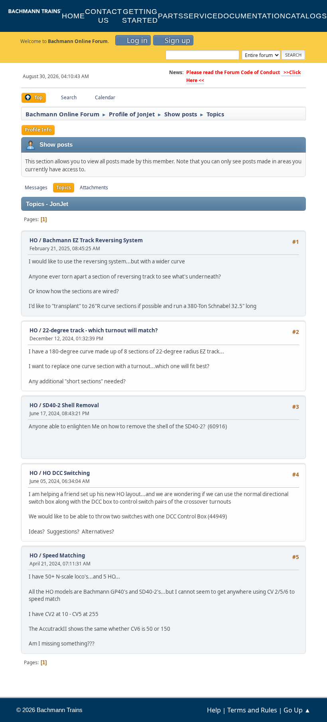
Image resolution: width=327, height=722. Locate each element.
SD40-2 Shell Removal (71, 405)
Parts (170, 16)
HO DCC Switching (66, 473)
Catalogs (306, 16)
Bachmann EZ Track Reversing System (93, 240)
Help (214, 710)
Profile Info (38, 129)
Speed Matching (64, 555)
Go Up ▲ (297, 710)
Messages (36, 187)
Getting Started (140, 16)
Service (200, 16)
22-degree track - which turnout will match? (100, 330)
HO (34, 240)
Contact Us (103, 16)
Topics (63, 187)
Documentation (252, 16)
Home (73, 16)
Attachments (94, 187)
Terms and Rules (252, 710)
